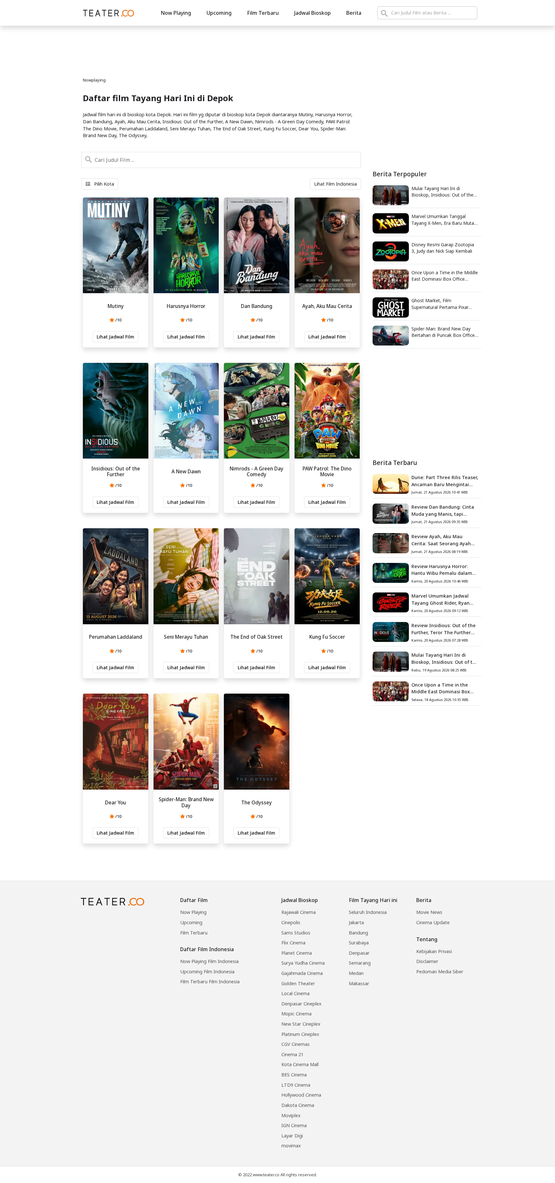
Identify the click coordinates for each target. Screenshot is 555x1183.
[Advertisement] (427, 404)
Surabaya (359, 943)
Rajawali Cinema (298, 912)
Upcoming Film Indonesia (207, 971)
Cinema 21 (292, 1054)
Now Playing (176, 12)
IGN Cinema (294, 1125)
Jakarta (356, 922)
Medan (356, 973)
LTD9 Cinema (295, 1085)
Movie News (429, 912)
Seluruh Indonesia (368, 912)
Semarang (360, 963)
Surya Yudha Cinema (303, 963)
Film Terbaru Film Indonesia (210, 981)
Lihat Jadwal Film (115, 337)
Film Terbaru (263, 12)
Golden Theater (298, 983)
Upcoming (219, 12)
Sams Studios (295, 933)
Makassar (359, 983)
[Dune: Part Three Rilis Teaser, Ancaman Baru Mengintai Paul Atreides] (391, 483)
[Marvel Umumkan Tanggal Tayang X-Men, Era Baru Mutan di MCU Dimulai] (391, 222)
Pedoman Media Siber (439, 971)
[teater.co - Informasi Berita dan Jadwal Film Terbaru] (107, 12)
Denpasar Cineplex (301, 1004)
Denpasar (359, 953)
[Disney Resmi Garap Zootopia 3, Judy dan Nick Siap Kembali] (391, 250)
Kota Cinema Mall (300, 1064)
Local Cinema (295, 993)
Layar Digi (292, 1136)
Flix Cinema (293, 943)
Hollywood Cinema (301, 1095)
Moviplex (291, 1115)
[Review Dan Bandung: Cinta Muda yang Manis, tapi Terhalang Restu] (391, 513)
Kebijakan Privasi (434, 951)
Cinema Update (433, 922)
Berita (353, 12)
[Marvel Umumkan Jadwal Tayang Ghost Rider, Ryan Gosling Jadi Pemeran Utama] (391, 601)
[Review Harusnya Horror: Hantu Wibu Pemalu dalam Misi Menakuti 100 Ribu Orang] (391, 572)
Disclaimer (427, 961)
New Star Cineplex (301, 1024)
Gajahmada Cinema (302, 973)
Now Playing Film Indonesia (209, 961)
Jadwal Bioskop (312, 12)
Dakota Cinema (297, 1105)
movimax (291, 1146)
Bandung (358, 933)
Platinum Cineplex (300, 1034)
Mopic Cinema (296, 1014)
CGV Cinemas (295, 1044)
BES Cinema (294, 1075)
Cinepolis (290, 922)
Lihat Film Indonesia (335, 184)
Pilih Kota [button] (103, 184)
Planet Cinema (296, 953)
